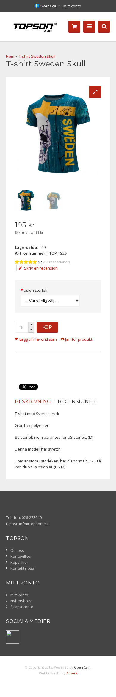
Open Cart (82, 667)
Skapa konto (21, 606)
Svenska (48, 6)
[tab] (34, 402)
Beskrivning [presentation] (33, 401)
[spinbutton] (21, 327)
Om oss (17, 550)
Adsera (71, 673)
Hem (10, 56)
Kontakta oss (22, 568)
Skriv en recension (41, 268)
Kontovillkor (21, 556)
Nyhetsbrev (21, 600)
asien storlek (35, 290)
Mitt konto (72, 6)
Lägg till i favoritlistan (38, 339)
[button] (31, 324)
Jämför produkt (78, 339)
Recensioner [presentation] (77, 401)
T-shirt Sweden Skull (37, 56)
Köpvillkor (19, 562)
